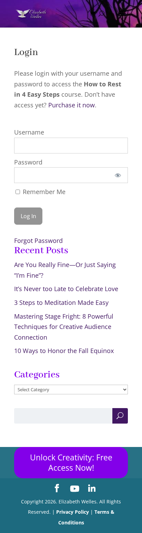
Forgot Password (38, 240)
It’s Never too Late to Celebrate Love (66, 289)
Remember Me (43, 192)
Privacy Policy (72, 512)
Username (29, 132)
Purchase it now (71, 105)
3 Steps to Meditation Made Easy (61, 302)
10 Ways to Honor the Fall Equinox (64, 351)
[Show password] (118, 175)
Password (28, 162)
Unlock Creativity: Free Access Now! (71, 462)
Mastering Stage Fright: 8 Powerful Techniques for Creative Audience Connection (63, 326)
